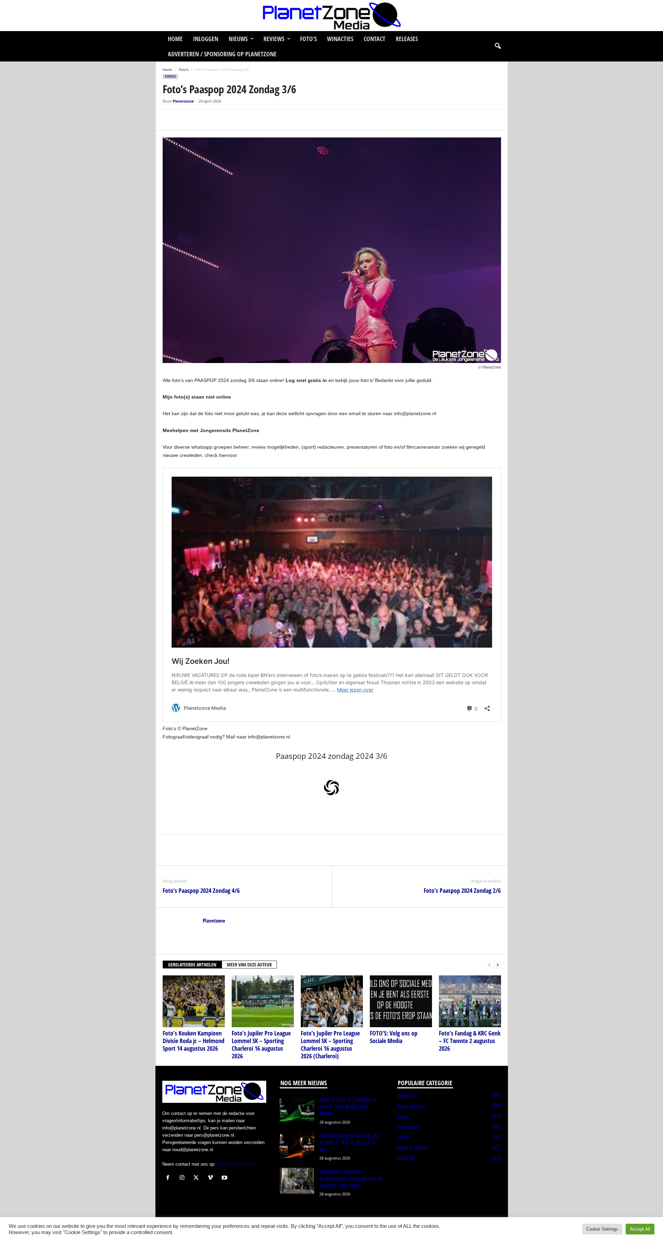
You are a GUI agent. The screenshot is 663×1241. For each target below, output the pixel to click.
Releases (407, 39)
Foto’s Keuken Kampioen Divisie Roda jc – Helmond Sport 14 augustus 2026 (193, 1040)
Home (175, 39)
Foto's (184, 69)
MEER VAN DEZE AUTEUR (249, 964)
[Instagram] (183, 1178)
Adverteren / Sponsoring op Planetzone (222, 54)
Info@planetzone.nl (236, 1164)
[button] (497, 46)
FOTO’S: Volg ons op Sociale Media (393, 1037)
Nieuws (238, 39)
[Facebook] (169, 120)
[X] (185, 120)
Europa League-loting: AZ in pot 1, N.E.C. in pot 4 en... (349, 1142)
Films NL (406, 1158)
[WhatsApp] (201, 120)
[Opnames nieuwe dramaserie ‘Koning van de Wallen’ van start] (297, 1181)
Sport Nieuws (411, 1106)
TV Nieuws (408, 1127)
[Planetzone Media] (331, 15)
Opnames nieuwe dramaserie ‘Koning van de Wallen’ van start (351, 1178)
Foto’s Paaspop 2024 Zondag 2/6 (462, 890)
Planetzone (183, 101)
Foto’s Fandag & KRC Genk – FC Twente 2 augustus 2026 (469, 1040)
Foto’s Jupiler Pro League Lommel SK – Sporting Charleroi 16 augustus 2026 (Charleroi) (330, 1044)
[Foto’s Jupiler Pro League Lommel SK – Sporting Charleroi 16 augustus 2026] (263, 1001)
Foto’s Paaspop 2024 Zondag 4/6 (201, 890)
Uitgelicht (407, 1096)
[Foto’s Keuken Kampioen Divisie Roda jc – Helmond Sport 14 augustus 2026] (194, 1001)
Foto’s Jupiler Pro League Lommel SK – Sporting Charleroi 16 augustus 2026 (261, 1044)
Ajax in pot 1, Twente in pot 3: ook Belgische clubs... (347, 1106)
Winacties (340, 39)
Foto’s (308, 39)
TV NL (403, 1137)
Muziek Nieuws (414, 1148)
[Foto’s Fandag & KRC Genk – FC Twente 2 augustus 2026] (470, 1001)
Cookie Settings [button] (602, 1229)
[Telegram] (217, 120)
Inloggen (205, 39)
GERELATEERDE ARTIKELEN (192, 964)
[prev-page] (489, 964)
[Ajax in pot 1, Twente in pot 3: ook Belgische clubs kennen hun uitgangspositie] (297, 1109)
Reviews (273, 39)
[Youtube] (225, 1178)
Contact (374, 39)
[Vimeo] (212, 1178)
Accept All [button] (640, 1229)
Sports (404, 1116)
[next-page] (497, 964)
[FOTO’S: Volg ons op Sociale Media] (401, 1001)
